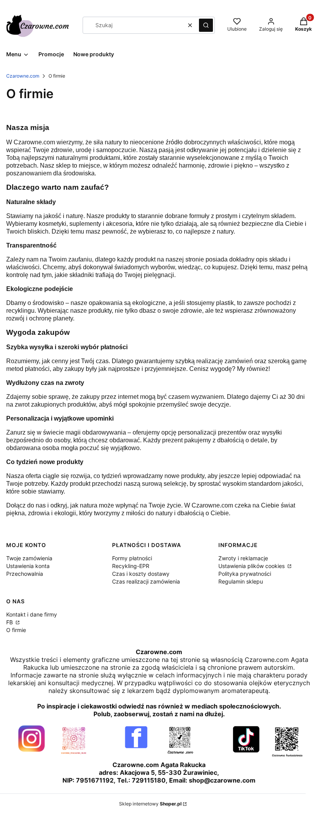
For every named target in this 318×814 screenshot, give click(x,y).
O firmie (16, 630)
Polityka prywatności (244, 573)
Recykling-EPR (130, 566)
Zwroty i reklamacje (243, 558)
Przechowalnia (24, 573)
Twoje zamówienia (29, 558)
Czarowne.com (22, 76)
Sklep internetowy (150, 804)
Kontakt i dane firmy (31, 614)
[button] (206, 25)
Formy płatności (132, 558)
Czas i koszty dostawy (140, 573)
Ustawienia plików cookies (252, 566)
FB (10, 622)
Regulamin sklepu (240, 581)
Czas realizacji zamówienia (146, 581)
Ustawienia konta (28, 566)
